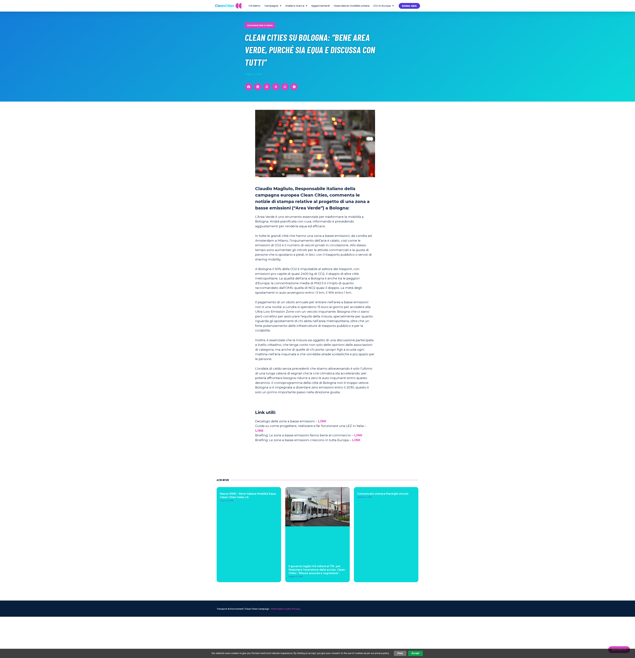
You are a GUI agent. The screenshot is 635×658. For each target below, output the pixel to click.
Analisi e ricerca (294, 5)
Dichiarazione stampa (260, 25)
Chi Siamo (254, 5)
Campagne (271, 5)
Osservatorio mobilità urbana (351, 5)
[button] (248, 87)
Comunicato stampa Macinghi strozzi (382, 493)
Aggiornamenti (320, 5)
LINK (322, 421)
